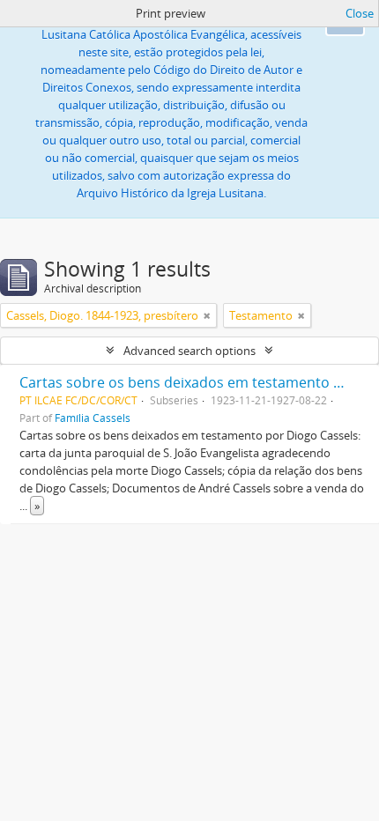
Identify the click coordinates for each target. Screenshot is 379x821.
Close (360, 13)
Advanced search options (189, 351)
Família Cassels (92, 417)
